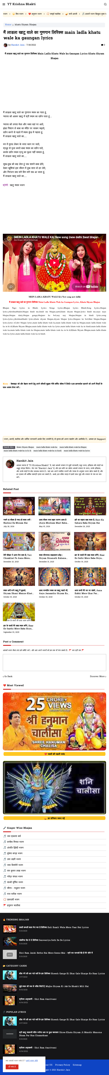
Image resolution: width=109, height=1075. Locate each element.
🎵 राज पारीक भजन (12, 894)
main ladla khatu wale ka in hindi (47, 451)
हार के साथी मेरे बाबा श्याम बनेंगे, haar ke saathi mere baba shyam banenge (18, 627)
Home (8, 25)
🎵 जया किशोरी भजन (13, 865)
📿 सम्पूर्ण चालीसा (24, 14)
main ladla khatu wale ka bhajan (73, 447)
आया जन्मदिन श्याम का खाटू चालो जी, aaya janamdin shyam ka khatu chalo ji (53, 592)
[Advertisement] (54, 87)
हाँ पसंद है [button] (12, 1066)
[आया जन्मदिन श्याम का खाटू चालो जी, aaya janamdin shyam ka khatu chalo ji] (54, 576)
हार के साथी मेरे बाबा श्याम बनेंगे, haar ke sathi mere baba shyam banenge (90, 557)
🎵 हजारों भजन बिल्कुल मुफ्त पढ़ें (65, 14)
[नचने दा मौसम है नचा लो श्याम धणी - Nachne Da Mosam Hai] (19, 506)
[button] (3, 4)
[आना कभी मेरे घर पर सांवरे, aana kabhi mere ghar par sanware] (90, 576)
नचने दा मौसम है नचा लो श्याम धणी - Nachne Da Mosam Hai (17, 522)
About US (47, 1065)
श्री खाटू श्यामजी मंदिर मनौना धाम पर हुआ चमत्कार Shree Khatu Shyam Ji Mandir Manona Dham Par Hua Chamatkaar (60, 1034)
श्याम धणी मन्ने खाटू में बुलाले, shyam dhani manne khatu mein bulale (18, 592)
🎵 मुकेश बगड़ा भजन (12, 853)
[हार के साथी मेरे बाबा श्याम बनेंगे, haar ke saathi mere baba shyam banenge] (19, 612)
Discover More (97, 676)
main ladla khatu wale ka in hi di (17, 451)
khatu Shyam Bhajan (25, 25)
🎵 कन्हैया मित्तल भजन (13, 842)
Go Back (8, 676)
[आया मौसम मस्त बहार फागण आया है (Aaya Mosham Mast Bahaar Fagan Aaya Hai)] (54, 506)
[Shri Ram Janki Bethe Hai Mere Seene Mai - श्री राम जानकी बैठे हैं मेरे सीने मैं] (10, 954)
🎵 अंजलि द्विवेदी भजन (13, 848)
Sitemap (77, 1065)
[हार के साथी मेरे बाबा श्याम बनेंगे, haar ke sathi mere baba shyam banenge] (90, 541)
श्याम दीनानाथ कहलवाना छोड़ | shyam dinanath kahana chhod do (52, 557)
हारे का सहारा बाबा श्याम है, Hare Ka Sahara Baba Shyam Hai (89, 522)
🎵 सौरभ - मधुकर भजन (14, 888)
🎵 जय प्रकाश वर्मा (12, 836)
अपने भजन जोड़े (32, 1060)
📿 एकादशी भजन (11, 899)
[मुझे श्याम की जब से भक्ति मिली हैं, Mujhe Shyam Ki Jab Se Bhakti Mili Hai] (10, 987)
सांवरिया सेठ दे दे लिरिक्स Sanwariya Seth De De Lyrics (44, 940)
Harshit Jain (24, 461)
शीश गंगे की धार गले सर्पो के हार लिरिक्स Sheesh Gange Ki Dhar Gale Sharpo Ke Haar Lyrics (62, 973)
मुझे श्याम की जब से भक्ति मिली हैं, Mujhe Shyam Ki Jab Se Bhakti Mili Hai (54, 986)
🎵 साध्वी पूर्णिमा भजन (13, 882)
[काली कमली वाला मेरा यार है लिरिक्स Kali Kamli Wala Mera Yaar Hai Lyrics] (10, 928)
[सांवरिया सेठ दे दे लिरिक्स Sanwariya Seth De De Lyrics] (10, 941)
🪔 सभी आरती (42, 14)
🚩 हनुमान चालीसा (11, 905)
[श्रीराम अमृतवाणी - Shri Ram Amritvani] (10, 1000)
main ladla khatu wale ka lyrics (77, 451)
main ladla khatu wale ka (46, 447)
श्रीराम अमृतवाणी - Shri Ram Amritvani (37, 999)
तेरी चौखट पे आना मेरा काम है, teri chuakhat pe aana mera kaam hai (17, 557)
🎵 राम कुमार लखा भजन (14, 871)
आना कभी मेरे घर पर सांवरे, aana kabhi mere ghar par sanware (88, 592)
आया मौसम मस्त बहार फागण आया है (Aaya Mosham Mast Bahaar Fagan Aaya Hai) (54, 522)
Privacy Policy (62, 1065)
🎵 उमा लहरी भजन (12, 859)
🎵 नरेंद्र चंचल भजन (13, 876)
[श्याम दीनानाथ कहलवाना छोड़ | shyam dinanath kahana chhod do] (54, 541)
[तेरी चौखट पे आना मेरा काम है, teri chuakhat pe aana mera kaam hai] (19, 541)
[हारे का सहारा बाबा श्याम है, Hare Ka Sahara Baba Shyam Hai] (90, 506)
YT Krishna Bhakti (21, 4)
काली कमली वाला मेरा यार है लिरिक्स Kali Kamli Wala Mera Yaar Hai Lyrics (54, 927)
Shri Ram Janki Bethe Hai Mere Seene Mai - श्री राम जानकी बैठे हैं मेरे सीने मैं (56, 953)
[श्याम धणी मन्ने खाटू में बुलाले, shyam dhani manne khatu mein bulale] (19, 576)
